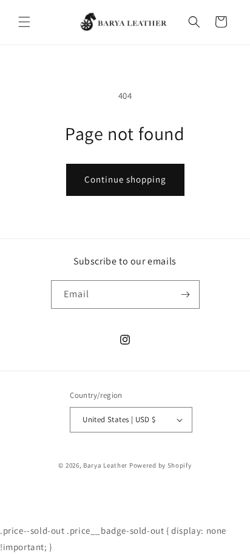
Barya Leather (105, 465)
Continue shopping (125, 179)
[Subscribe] (185, 294)
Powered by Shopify (160, 465)
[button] (24, 21)
